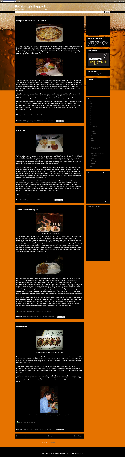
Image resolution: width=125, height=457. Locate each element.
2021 (91, 103)
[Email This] (57, 121)
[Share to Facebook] (62, 121)
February (93, 161)
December (94, 126)
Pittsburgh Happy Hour (33, 6)
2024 (91, 101)
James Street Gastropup (27, 210)
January (93, 163)
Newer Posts (21, 436)
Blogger (80, 453)
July (92, 138)
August (93, 136)
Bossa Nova (21, 326)
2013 (91, 122)
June (92, 140)
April (92, 145)
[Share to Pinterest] (63, 121)
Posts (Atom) (53, 442)
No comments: (49, 121)
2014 (91, 120)
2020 (91, 106)
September (94, 133)
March (93, 158)
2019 (91, 108)
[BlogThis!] (59, 121)
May (92, 143)
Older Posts (78, 436)
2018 (91, 110)
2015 (91, 117)
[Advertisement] (96, 25)
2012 (91, 124)
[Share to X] (60, 121)
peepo (68, 453)
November (94, 129)
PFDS (93, 45)
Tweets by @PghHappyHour (95, 74)
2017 (91, 113)
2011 (91, 166)
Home (50, 436)
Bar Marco (20, 130)
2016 (91, 115)
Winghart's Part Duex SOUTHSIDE (31, 21)
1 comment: (48, 200)
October (93, 131)
